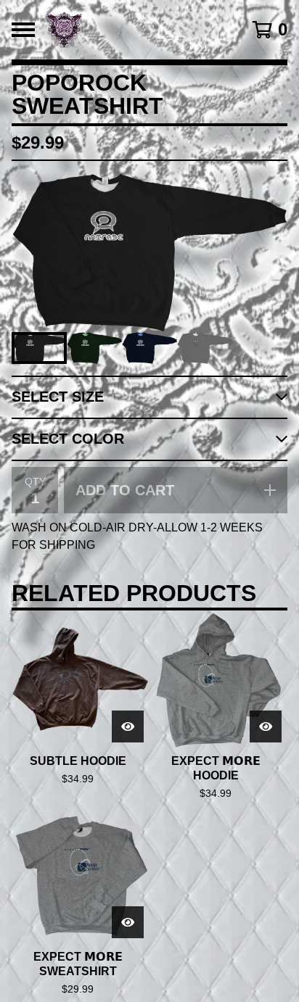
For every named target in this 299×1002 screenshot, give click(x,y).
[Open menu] (23, 29)
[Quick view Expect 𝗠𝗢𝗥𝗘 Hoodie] (266, 726)
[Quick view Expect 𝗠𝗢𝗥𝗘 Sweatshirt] (128, 922)
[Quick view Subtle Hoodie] (128, 726)
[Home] (130, 30)
